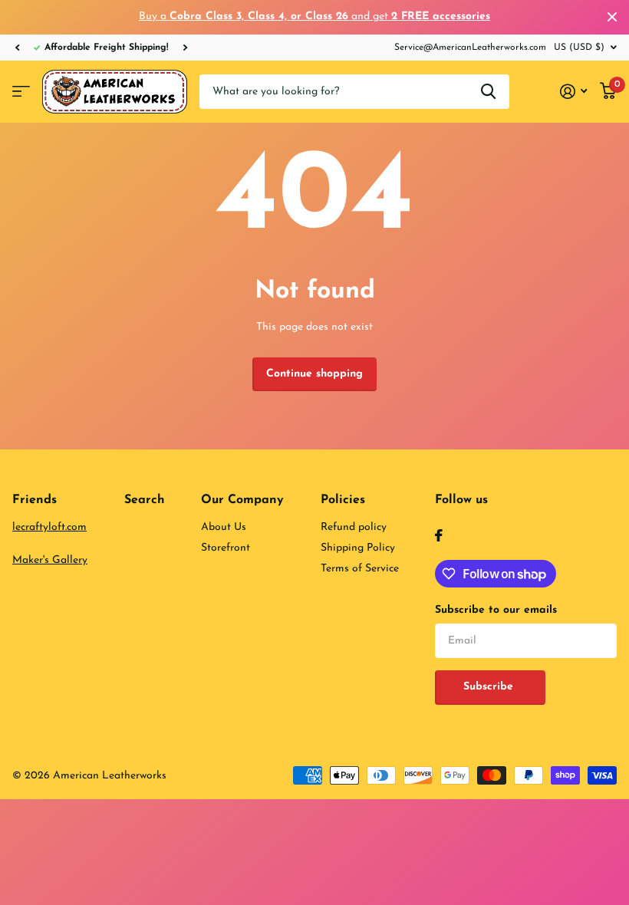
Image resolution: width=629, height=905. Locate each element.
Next (185, 47)
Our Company (242, 500)
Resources (21, 91)
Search (144, 500)
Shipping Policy (358, 548)
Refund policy (354, 527)
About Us (223, 527)
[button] (17, 47)
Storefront (225, 548)
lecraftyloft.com (49, 527)
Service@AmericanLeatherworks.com (470, 47)
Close (612, 17)
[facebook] (439, 535)
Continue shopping (314, 374)
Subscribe (490, 687)
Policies (343, 500)
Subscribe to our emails (496, 610)
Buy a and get (314, 16)
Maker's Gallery (49, 560)
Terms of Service (360, 568)
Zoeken (488, 91)
